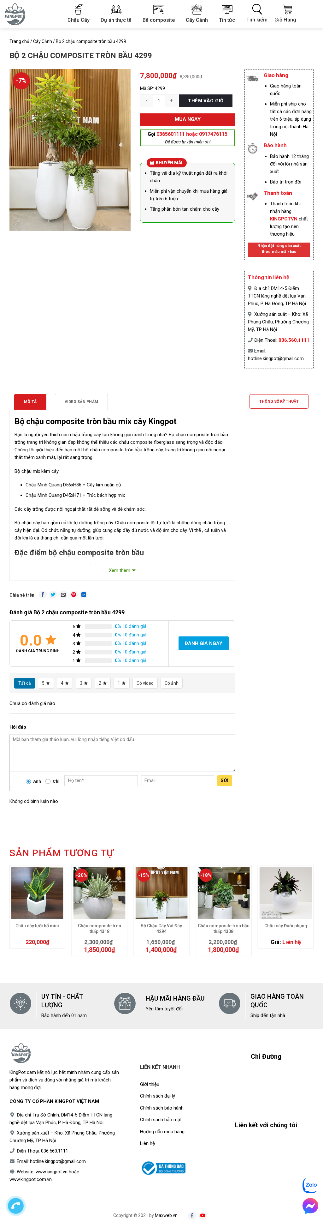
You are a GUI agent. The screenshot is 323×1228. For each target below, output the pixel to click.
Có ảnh (172, 683)
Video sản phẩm (81, 402)
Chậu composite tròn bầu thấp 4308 (224, 928)
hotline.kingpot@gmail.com (276, 358)
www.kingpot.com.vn (30, 1179)
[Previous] (12, 913)
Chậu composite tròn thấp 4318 (99, 928)
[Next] (310, 913)
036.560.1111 (294, 340)
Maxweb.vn (166, 1215)
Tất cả (24, 683)
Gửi (224, 780)
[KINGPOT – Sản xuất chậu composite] (19, 14)
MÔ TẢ (30, 402)
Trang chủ (19, 41)
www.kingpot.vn (52, 1172)
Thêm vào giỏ (205, 101)
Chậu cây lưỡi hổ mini (37, 925)
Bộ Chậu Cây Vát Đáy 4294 (161, 928)
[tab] (30, 402)
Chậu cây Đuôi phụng (285, 925)
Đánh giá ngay (203, 643)
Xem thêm (119, 570)
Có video (145, 683)
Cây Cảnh (42, 41)
